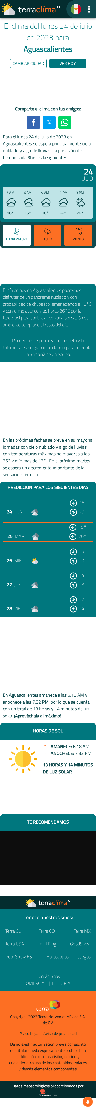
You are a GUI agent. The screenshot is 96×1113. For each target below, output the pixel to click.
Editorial (62, 983)
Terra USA (14, 943)
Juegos (84, 956)
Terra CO (47, 931)
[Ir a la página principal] (31, 9)
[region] (48, 88)
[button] (89, 9)
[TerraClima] (76, 9)
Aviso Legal (29, 1033)
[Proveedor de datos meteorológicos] (48, 1093)
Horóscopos (57, 956)
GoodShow (80, 943)
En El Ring (46, 943)
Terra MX (82, 931)
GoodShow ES (18, 956)
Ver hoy (68, 63)
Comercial (35, 983)
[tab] (17, 235)
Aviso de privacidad (60, 1033)
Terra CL (13, 931)
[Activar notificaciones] (88, 1102)
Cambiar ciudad (28, 63)
